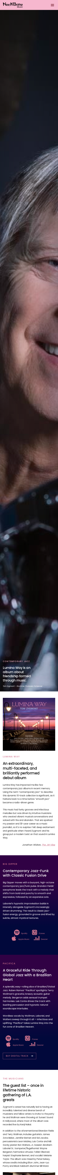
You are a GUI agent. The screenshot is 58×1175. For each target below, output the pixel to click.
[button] (52, 5)
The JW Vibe (48, 844)
